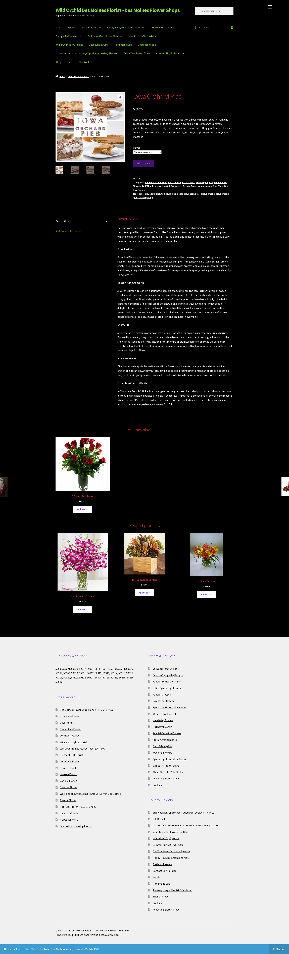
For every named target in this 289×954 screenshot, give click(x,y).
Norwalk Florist (69, 819)
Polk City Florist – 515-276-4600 (78, 806)
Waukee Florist (68, 774)
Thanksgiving (145, 197)
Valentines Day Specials (166, 838)
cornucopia (202, 182)
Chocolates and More (78, 76)
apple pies (154, 193)
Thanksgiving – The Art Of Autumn (172, 890)
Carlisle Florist (68, 780)
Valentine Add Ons (207, 186)
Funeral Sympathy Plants (167, 681)
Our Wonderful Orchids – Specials (171, 851)
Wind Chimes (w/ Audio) (69, 44)
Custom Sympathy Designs (168, 675)
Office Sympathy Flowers (167, 688)
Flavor (136, 147)
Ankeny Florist (68, 800)
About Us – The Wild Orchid (168, 772)
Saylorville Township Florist (76, 826)
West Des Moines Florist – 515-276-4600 (82, 748)
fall (163, 193)
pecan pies (194, 193)
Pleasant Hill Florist (71, 755)
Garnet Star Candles (163, 27)
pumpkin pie (212, 193)
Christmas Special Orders (181, 182)
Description (62, 221)
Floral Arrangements (165, 739)
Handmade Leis (123, 44)
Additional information (69, 231)
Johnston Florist (69, 735)
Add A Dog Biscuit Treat (137, 53)
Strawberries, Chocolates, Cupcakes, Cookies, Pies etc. (87, 53)
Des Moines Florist (70, 729)
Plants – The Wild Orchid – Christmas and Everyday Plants (185, 825)
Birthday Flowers (162, 726)
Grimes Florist (68, 768)
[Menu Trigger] (270, 7)
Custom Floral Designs (166, 668)
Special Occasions (171, 186)
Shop (59, 27)
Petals (156, 877)
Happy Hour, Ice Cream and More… (126, 27)
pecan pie (182, 193)
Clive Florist (67, 722)
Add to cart (143, 163)
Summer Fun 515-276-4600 (168, 844)
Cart (70, 62)
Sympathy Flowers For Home (169, 707)
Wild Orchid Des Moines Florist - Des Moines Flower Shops (118, 10)
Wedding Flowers (162, 752)
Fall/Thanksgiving (151, 186)
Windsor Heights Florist (73, 742)
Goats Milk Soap (147, 44)
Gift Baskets (149, 36)
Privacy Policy (63, 934)
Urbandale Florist (70, 716)
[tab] (83, 221)
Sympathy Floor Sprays (166, 765)
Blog (59, 62)
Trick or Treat (190, 186)
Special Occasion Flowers (82, 27)
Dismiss (280, 949)
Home (62, 76)
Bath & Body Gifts (99, 44)
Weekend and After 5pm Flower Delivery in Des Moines (90, 793)
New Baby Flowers (163, 720)
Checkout (83, 62)
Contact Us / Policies (168, 53)
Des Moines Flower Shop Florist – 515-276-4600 (86, 709)
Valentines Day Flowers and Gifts (171, 832)
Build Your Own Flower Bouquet (105, 36)
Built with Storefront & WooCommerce (96, 934)
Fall (211, 182)
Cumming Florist (69, 761)
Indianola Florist (69, 813)
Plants (132, 36)
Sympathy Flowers (66, 36)
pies (203, 193)
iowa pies (171, 193)
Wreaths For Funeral (164, 714)
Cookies (157, 785)
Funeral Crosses (162, 694)
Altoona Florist (68, 787)
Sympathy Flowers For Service (170, 759)
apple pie (143, 193)
